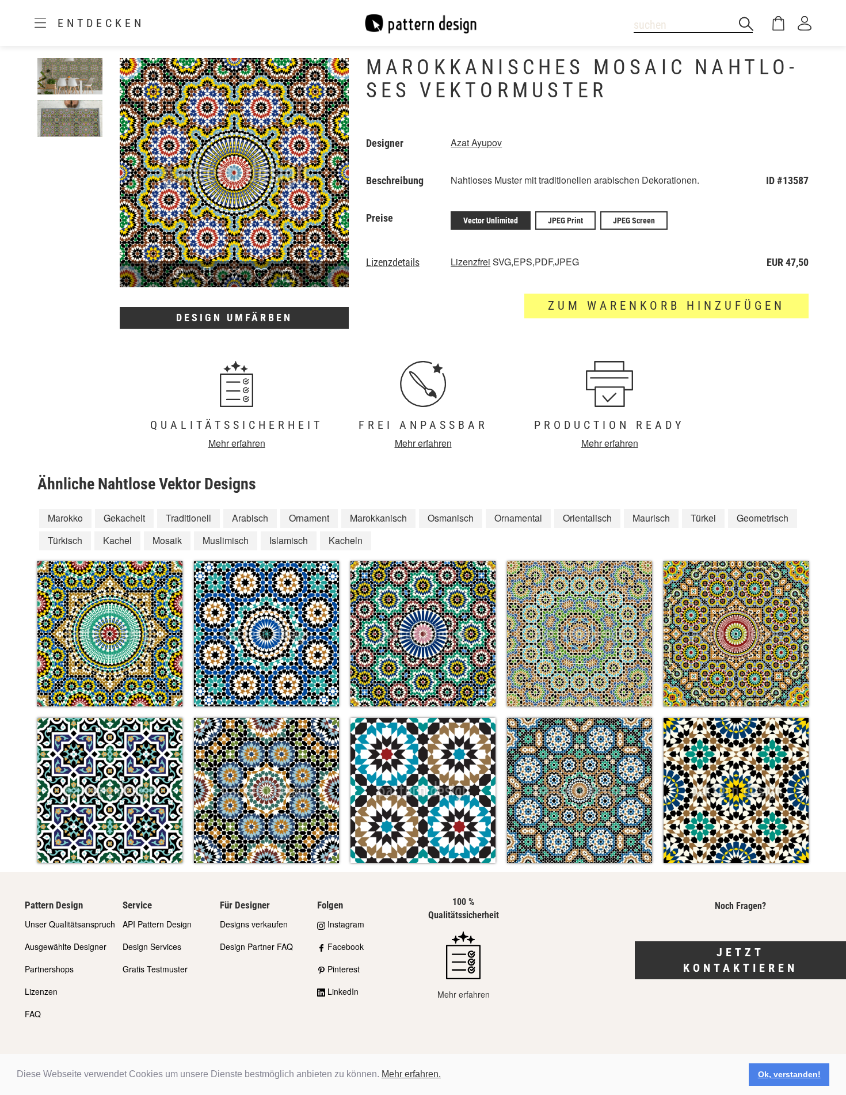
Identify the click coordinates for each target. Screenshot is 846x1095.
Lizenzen (41, 991)
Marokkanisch (378, 517)
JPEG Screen (634, 220)
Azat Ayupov (476, 142)
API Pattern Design (157, 924)
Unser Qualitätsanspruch (70, 924)
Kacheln (346, 540)
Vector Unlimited (490, 220)
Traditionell (188, 517)
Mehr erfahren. (411, 1074)
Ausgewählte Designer (65, 946)
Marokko (65, 517)
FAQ (33, 1014)
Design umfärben (234, 317)
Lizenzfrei (470, 261)
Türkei (703, 517)
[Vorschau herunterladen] (207, 275)
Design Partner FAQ (256, 946)
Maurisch (651, 517)
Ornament (309, 517)
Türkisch (65, 540)
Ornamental (518, 517)
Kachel (117, 540)
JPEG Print (565, 220)
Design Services (152, 946)
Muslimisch (226, 540)
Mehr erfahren (236, 443)
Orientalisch (587, 517)
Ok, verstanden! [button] (789, 1074)
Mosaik (167, 540)
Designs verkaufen (254, 924)
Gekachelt (124, 517)
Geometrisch (762, 517)
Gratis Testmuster (155, 969)
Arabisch (250, 517)
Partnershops (49, 969)
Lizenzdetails (393, 262)
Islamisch (288, 540)
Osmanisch (451, 517)
